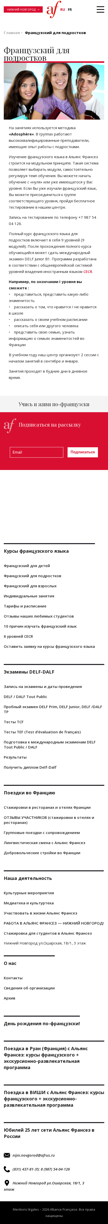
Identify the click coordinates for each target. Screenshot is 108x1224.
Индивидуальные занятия (29, 595)
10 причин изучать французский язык (40, 626)
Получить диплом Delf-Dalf (30, 767)
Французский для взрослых (30, 585)
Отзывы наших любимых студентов (39, 616)
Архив (9, 997)
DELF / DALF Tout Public (25, 696)
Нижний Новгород (21, 9)
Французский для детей (27, 565)
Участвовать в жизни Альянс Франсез (40, 912)
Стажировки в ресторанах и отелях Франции (47, 807)
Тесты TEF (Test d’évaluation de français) (42, 731)
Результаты (15, 757)
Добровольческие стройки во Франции (42, 852)
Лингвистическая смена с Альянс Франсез (44, 842)
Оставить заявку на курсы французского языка (49, 646)
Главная (12, 32)
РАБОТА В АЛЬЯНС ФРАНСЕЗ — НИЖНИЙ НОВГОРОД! (54, 923)
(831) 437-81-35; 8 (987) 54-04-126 (41, 1169)
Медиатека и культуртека (29, 902)
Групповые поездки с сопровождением (42, 832)
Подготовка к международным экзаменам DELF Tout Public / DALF (50, 744)
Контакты (13, 977)
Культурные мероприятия (29, 892)
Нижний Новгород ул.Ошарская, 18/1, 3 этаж (44, 1186)
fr (70, 9)
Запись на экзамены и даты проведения (43, 686)
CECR (87, 271)
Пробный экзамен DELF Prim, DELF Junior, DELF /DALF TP (53, 709)
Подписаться (83, 452)
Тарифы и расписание (25, 605)
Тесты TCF (14, 721)
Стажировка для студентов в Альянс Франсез (48, 933)
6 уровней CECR (18, 636)
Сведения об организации (29, 987)
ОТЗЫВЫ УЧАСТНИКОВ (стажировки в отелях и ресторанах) (49, 820)
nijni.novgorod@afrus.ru (34, 1155)
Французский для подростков (32, 575)
